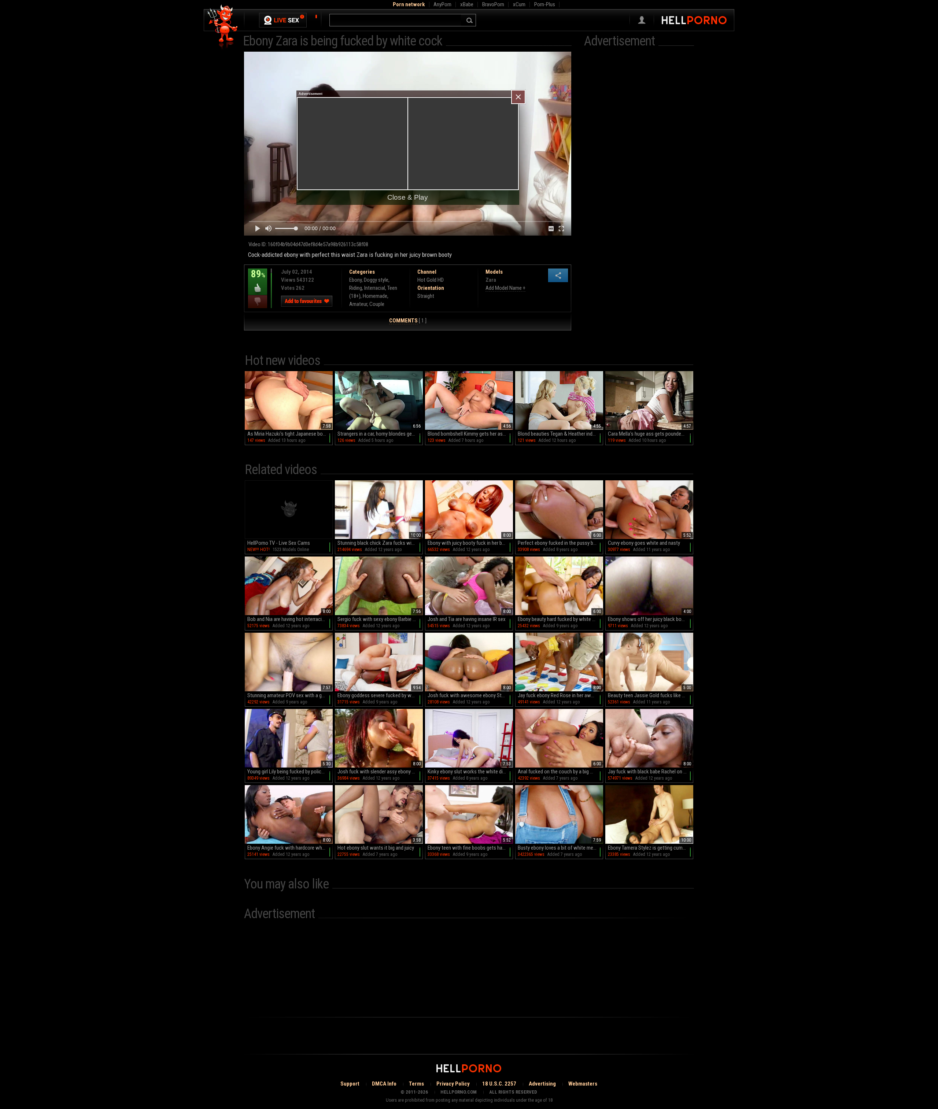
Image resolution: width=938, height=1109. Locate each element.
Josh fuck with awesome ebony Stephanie (470, 695)
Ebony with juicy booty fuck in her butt (468, 543)
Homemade (375, 296)
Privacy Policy (453, 1083)
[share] (558, 275)
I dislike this (257, 301)
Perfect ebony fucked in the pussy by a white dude (560, 543)
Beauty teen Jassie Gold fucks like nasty (650, 695)
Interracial (374, 288)
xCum (519, 4)
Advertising (542, 1083)
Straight (425, 296)
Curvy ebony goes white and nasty (644, 543)
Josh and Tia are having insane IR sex (467, 619)
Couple (376, 304)
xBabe (466, 4)
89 (256, 279)
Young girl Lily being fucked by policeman (290, 771)
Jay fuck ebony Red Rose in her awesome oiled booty (560, 695)
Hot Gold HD (430, 280)
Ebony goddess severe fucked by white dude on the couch (380, 695)
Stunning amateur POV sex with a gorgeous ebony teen (290, 695)
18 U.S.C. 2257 (499, 1083)
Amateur (358, 304)
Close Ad (518, 97)
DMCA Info (384, 1083)
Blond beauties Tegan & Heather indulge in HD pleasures (560, 433)
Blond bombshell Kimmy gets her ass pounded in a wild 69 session (470, 433)
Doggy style (376, 280)
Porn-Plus (544, 4)
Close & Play (407, 197)
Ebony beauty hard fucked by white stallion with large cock (560, 619)
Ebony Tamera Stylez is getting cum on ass (650, 847)
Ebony (355, 280)
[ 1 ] (407, 320)
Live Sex (283, 20)
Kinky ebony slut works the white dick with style (470, 771)
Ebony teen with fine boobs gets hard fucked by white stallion (470, 847)
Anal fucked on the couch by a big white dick (560, 771)
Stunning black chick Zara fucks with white (380, 543)
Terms (416, 1083)
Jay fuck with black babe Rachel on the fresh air (650, 771)
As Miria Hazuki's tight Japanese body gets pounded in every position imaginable (290, 433)
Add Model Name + (505, 288)
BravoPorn (493, 4)
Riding (355, 288)
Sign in (641, 20)
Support (349, 1083)
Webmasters (582, 1083)
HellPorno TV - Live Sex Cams (278, 543)
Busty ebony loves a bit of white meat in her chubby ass (560, 847)
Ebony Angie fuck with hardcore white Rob (290, 847)
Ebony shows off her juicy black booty (648, 619)
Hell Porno (223, 27)
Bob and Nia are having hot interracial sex (290, 619)
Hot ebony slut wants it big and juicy (375, 847)
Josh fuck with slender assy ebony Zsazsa (380, 771)
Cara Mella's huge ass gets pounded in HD (650, 433)
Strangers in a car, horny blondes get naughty (380, 433)
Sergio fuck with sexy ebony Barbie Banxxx (380, 619)
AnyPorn (442, 4)
